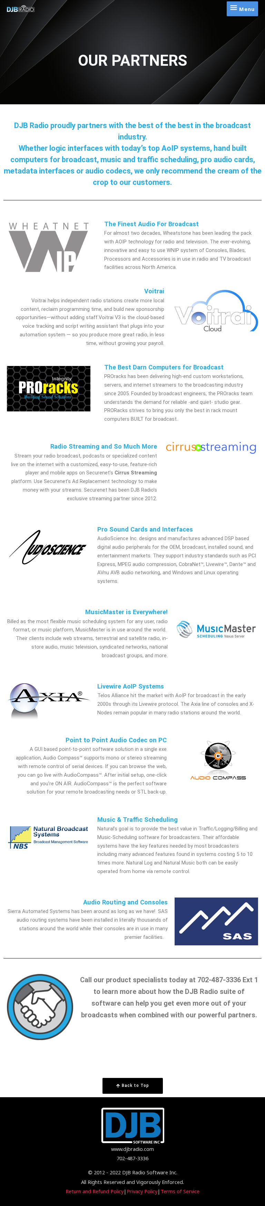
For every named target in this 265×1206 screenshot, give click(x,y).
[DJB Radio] (21, 8)
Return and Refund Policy (95, 1191)
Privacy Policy (142, 1191)
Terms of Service (179, 1191)
